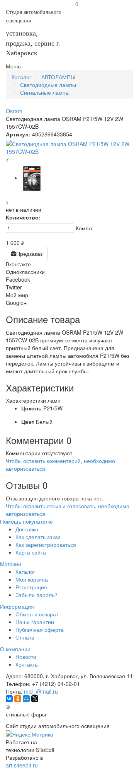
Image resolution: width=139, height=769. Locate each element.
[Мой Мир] (26, 698)
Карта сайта (30, 552)
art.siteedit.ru (22, 765)
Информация (17, 606)
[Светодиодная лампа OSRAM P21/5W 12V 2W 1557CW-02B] (69, 147)
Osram (14, 111)
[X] (34, 698)
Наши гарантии (34, 622)
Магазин (10, 564)
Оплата (24, 637)
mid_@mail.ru (41, 691)
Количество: (23, 217)
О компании (15, 649)
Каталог (25, 571)
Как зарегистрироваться (45, 544)
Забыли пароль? (36, 595)
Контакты (27, 664)
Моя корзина (31, 579)
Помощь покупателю (26, 521)
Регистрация (31, 587)
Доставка (26, 529)
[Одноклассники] (17, 698)
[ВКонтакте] (9, 698)
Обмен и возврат (36, 614)
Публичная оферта (39, 629)
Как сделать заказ (37, 537)
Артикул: (18, 134)
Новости (25, 656)
